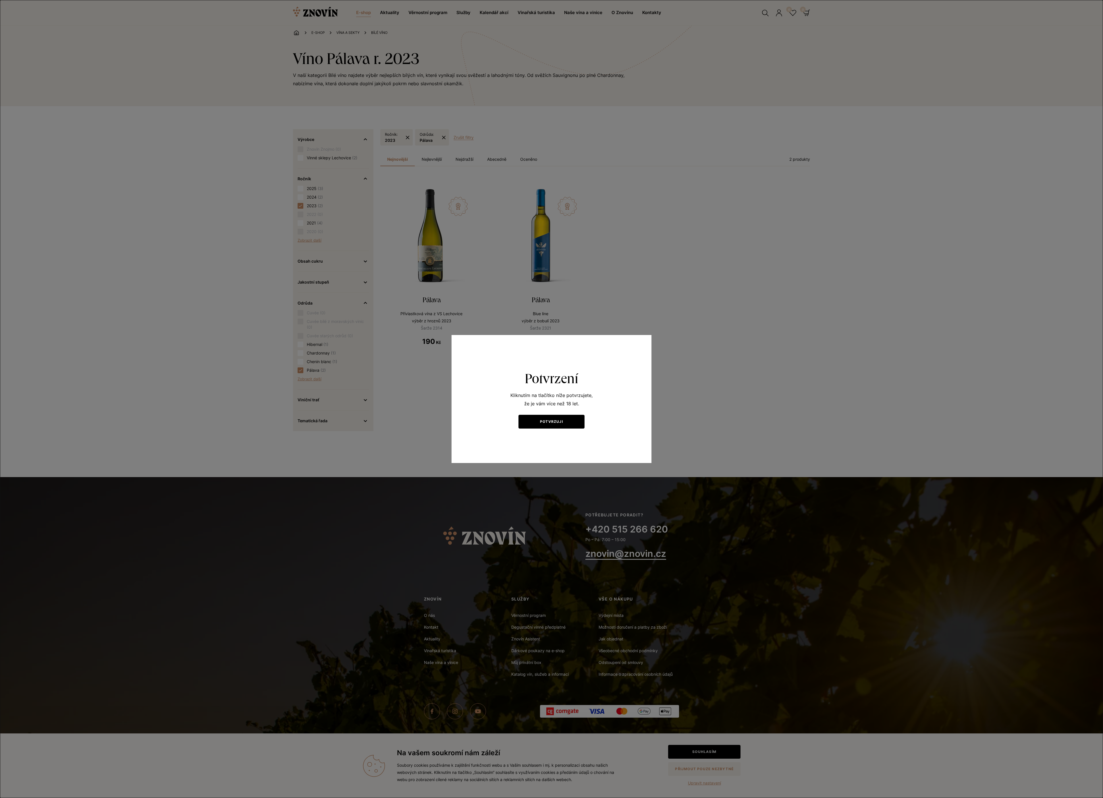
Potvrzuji (551, 421)
